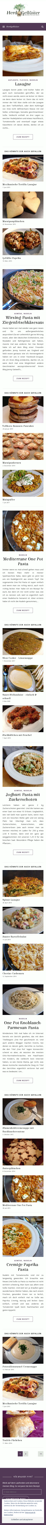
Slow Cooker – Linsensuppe (18, 658)
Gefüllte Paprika (12, 258)
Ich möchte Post (16, 1499)
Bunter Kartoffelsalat (14, 936)
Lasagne (23, 84)
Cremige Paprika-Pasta (23, 1267)
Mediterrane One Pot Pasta (23, 561)
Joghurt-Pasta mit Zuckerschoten (23, 797)
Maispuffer (9, 499)
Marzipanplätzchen (13, 221)
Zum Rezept (23, 137)
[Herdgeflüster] (23, 11)
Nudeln (34, 80)
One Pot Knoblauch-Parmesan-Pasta (23, 1025)
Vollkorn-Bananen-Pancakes (18, 426)
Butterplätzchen (12, 1168)
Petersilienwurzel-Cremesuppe (20, 1366)
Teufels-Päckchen (12, 1440)
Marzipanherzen (12, 462)
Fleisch (24, 80)
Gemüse (18, 314)
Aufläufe (13, 80)
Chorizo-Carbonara (13, 973)
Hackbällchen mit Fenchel (17, 735)
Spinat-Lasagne (11, 900)
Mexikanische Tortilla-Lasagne (20, 184)
